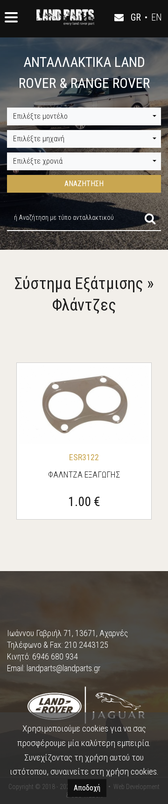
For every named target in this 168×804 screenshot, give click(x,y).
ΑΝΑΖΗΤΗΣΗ (84, 183)
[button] (84, 116)
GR (136, 17)
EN (156, 17)
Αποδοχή (87, 787)
